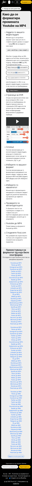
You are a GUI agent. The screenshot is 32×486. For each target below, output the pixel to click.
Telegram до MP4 (16, 357)
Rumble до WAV (16, 427)
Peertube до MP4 (16, 388)
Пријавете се (26, 2)
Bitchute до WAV (16, 448)
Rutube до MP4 (16, 386)
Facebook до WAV (16, 398)
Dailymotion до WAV (16, 410)
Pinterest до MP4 (16, 348)
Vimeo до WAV (16, 404)
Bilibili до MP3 (16, 296)
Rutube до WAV (16, 450)
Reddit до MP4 (16, 344)
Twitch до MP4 (16, 338)
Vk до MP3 (16, 294)
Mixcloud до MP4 (16, 369)
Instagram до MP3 (16, 267)
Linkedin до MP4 (16, 352)
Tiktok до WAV (16, 394)
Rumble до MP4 (16, 363)
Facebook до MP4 (16, 334)
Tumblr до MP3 (16, 286)
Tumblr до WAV (16, 415)
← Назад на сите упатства (11, 9)
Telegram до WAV (16, 421)
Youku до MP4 (16, 380)
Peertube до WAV (16, 452)
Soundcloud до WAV (16, 406)
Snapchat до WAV (16, 419)
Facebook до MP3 (16, 269)
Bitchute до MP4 (16, 384)
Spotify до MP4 (16, 371)
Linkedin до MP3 (16, 288)
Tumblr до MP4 (16, 350)
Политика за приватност (20, 474)
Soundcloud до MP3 (16, 278)
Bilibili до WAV (16, 425)
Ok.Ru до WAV (16, 440)
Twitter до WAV (16, 400)
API (10, 474)
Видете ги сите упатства (16, 456)
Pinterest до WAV (16, 413)
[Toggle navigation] (17, 2)
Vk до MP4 (16, 359)
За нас (5, 474)
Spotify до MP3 (16, 307)
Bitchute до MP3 (16, 320)
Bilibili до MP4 (16, 361)
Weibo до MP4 (16, 378)
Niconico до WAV (16, 446)
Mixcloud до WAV (16, 434)
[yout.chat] (12, 2)
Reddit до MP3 (16, 280)
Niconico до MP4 (16, 382)
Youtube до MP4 (16, 327)
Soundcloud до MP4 (16, 342)
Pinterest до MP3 (16, 284)
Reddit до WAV (16, 408)
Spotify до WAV (16, 436)
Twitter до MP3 (16, 271)
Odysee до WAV (16, 429)
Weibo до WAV (16, 442)
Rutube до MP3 (16, 322)
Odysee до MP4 (16, 365)
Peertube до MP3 (16, 324)
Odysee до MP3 (16, 301)
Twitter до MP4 (16, 336)
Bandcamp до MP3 (16, 303)
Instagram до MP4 (16, 331)
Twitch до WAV (16, 402)
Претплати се (24, 467)
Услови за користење (9, 476)
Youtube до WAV (16, 392)
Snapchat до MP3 (16, 290)
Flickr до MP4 (16, 373)
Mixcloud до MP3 (16, 305)
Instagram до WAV (16, 396)
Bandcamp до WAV (16, 431)
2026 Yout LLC (12, 481)
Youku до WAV (16, 444)
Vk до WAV (16, 423)
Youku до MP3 (16, 315)
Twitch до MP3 (16, 273)
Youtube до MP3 (16, 263)
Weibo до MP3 (16, 313)
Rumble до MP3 (16, 299)
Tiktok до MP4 (16, 329)
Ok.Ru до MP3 (16, 311)
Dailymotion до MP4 (16, 346)
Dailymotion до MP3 (16, 282)
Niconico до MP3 (16, 317)
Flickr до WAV (16, 438)
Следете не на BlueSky (18, 478)
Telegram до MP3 (16, 292)
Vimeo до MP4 (16, 340)
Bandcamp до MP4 (16, 367)
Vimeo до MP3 (16, 275)
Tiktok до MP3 (16, 265)
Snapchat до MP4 (16, 355)
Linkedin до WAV (16, 417)
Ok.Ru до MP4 (16, 376)
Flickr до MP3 (16, 309)
